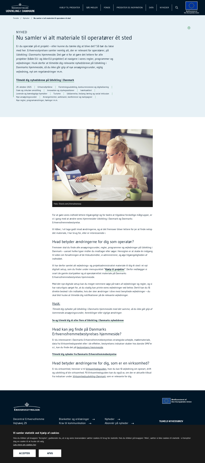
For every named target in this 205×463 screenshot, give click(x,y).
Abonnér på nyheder (117, 423)
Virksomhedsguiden (96, 368)
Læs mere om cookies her (24, 444)
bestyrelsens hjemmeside (90, 347)
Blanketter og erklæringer (74, 419)
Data (151, 7)
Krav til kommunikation (72, 423)
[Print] (189, 28)
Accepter (24, 453)
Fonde (107, 7)
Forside (16, 18)
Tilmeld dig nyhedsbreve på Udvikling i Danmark (45, 80)
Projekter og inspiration (130, 7)
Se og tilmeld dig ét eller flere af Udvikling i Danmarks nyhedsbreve (88, 320)
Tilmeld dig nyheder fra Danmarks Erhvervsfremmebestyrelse (84, 354)
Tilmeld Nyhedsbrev (171, 421)
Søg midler (92, 7)
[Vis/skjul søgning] (176, 7)
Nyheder (164, 7)
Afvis (50, 453)
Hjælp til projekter (69, 7)
